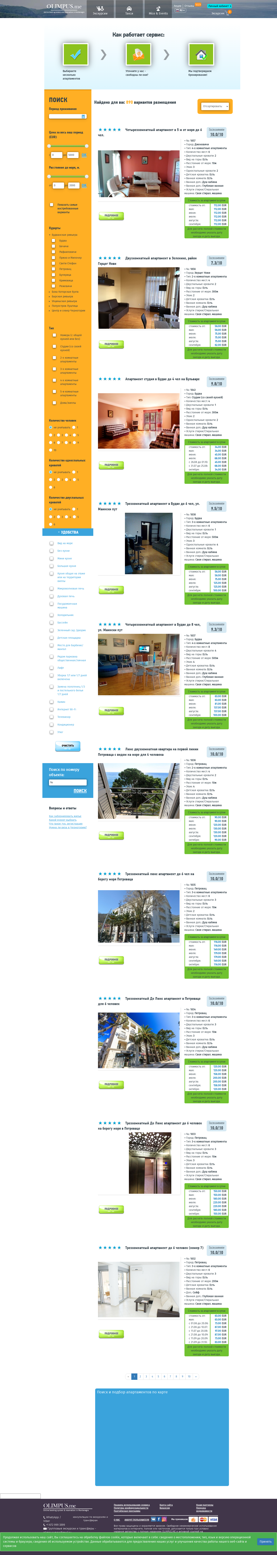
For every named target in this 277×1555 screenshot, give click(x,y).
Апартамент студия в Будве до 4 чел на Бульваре (162, 379)
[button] (176, 170)
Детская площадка (69, 637)
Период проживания (63, 109)
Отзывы (192, 6)
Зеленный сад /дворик (71, 630)
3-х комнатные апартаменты (69, 370)
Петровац (65, 269)
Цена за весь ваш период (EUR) (66, 134)
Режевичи (65, 286)
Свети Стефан (67, 263)
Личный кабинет (218, 6)
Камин (61, 702)
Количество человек (62, 420)
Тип (51, 328)
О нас (117, 1520)
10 (55, 450)
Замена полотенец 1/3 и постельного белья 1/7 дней (71, 690)
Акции (177, 6)
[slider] (49, 146)
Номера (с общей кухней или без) (71, 337)
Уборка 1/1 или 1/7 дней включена (72, 677)
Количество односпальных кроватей (67, 462)
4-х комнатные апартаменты (69, 382)
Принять (266, 1541)
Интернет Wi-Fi (66, 709)
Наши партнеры (204, 1505)
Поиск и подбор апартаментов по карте (132, 1392)
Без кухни (63, 550)
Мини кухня (64, 558)
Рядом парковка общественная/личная (71, 658)
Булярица (65, 274)
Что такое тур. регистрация (66, 823)
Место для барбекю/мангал (70, 647)
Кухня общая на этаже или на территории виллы (71, 577)
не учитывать (62, 427)
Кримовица (66, 280)
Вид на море (65, 543)
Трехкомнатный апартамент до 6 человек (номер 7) (164, 1247)
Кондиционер (65, 724)
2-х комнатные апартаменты (69, 359)
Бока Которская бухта (65, 291)
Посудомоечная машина (67, 605)
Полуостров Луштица (65, 306)
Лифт (60, 668)
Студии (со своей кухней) (70, 348)
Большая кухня (66, 566)
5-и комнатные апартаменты (69, 393)
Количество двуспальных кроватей (66, 499)
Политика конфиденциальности (131, 1508)
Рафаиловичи (67, 252)
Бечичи (63, 246)
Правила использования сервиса (132, 1505)
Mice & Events (158, 13)
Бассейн (62, 622)
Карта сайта (166, 1505)
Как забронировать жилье (65, 816)
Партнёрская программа (127, 1511)
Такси (129, 13)
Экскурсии (100, 13)
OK (84, 155)
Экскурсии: (221, 13)
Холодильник (65, 615)
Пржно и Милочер (70, 257)
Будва (63, 240)
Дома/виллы (68, 402)
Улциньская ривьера (64, 301)
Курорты (54, 228)
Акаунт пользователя (137, 1520)
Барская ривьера (62, 296)
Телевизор (63, 717)
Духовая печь (65, 596)
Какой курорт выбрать (63, 820)
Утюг (60, 732)
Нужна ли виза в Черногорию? (68, 827)
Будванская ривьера (64, 234)
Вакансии (165, 1508)
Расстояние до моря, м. (64, 167)
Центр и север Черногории (68, 310)
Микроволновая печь (70, 588)
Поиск (80, 790)
